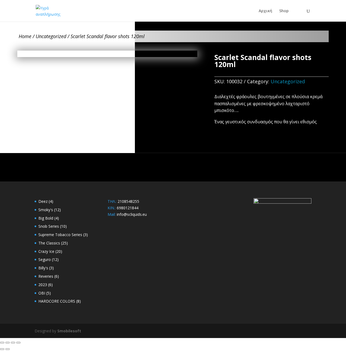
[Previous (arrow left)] (2, 349)
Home (25, 36)
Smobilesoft (69, 330)
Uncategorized (51, 36)
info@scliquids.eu (132, 214)
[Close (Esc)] (18, 342)
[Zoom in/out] (2, 342)
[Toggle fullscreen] (7, 342)
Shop (284, 11)
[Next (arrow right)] (7, 349)
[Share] (13, 342)
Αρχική (265, 11)
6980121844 (127, 207)
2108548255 (128, 201)
